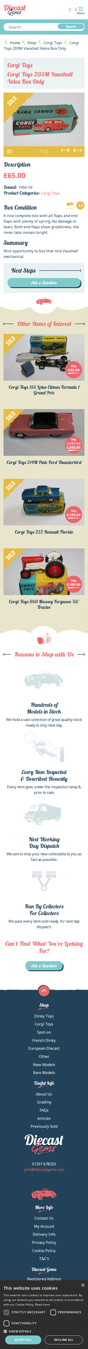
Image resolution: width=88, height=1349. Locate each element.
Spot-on (44, 1032)
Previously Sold (44, 1126)
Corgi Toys (53, 42)
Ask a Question (44, 282)
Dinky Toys (44, 1016)
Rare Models (44, 1072)
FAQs (44, 1110)
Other (44, 1056)
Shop (31, 42)
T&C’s (44, 1258)
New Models (44, 1064)
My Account (44, 1226)
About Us (44, 1094)
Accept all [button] (23, 1340)
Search (71, 26)
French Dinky (44, 1040)
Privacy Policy (44, 1242)
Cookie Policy (44, 1250)
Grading (44, 1102)
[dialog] (44, 1314)
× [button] (82, 1285)
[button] (44, 1331)
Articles (44, 1118)
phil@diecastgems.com (44, 1169)
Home (15, 42)
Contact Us (44, 1218)
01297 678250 (44, 1164)
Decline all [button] (63, 1340)
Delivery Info (44, 1234)
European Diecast (44, 1048)
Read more (42, 1304)
